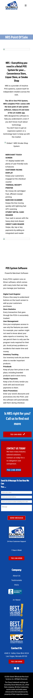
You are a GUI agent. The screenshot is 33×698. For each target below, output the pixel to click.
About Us (16, 576)
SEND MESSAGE (16, 518)
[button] (25, 5)
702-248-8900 (16, 434)
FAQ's (16, 585)
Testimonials (16, 580)
